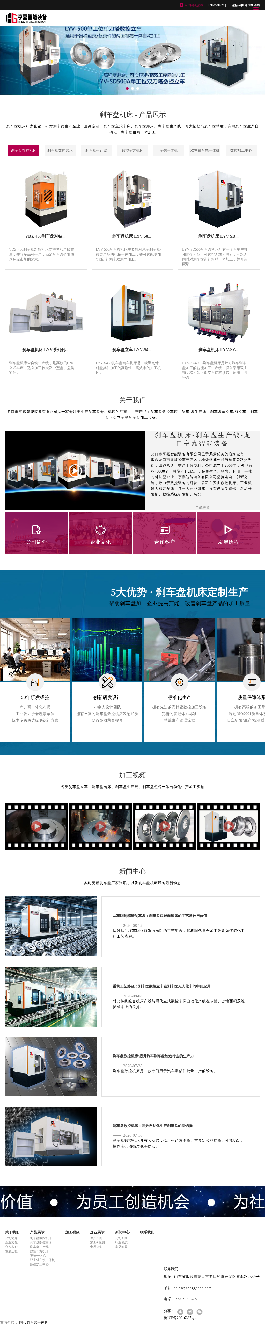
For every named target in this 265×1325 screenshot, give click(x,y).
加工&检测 (97, 1242)
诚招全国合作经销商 (246, 5)
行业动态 (121, 1242)
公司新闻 (121, 1238)
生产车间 (96, 1238)
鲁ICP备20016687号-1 (181, 1318)
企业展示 (97, 1232)
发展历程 (11, 1251)
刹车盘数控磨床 (60, 150)
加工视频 (72, 1232)
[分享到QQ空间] (180, 1312)
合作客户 (11, 1247)
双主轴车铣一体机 (204, 150)
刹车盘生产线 (96, 150)
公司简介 (11, 1238)
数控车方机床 (132, 150)
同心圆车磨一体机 (33, 1322)
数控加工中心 (241, 150)
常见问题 (121, 1247)
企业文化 (11, 1242)
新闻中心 (122, 1232)
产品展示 (37, 1232)
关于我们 (12, 1232)
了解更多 (202, 508)
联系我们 (147, 1232)
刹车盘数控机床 (23, 150)
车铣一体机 (169, 150)
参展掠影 (96, 1247)
